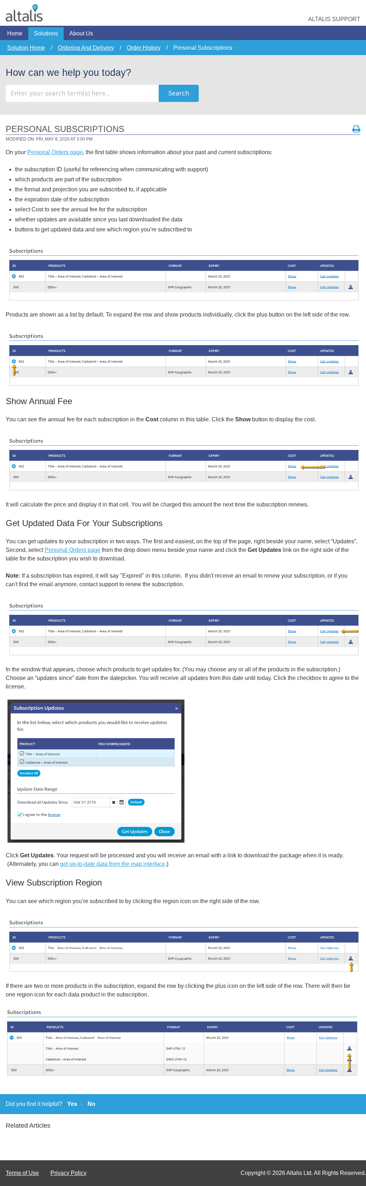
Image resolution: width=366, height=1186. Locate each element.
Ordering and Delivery (86, 48)
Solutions (46, 33)
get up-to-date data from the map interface (112, 864)
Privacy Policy (68, 1173)
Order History (143, 48)
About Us (81, 33)
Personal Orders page (55, 152)
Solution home (26, 48)
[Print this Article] (356, 128)
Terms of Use (22, 1173)
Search (178, 93)
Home (15, 33)
